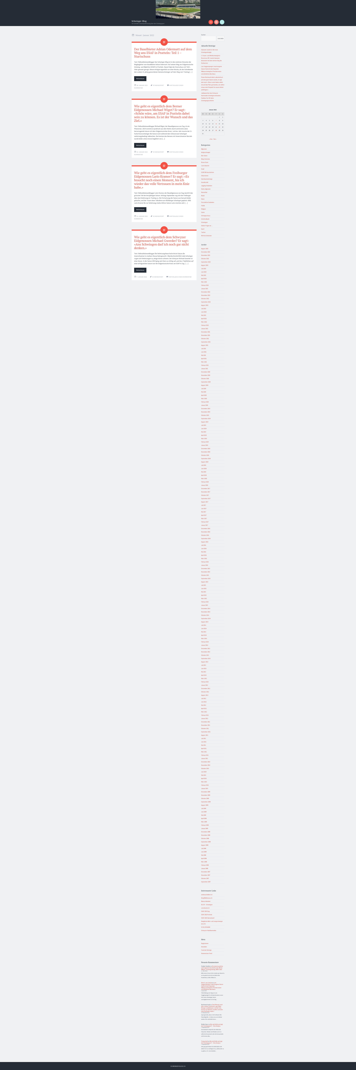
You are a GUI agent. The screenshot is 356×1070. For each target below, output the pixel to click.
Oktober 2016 (205, 535)
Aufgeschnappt (205, 152)
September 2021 (206, 342)
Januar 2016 (204, 565)
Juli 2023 (203, 268)
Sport (202, 229)
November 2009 (205, 795)
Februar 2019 (205, 442)
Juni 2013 (203, 668)
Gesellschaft (204, 182)
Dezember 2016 (205, 528)
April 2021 (204, 358)
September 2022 (206, 302)
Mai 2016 (203, 552)
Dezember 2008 (205, 832)
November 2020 (205, 375)
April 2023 (204, 278)
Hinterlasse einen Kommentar (180, 277)
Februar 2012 (205, 715)
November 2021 (205, 335)
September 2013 (206, 658)
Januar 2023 (204, 288)
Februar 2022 (205, 325)
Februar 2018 (205, 482)
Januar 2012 (204, 718)
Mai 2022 (203, 315)
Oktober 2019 (205, 415)
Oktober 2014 (205, 615)
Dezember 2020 (205, 372)
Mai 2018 (203, 472)
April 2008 (204, 858)
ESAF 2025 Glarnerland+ (208, 918)
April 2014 (204, 635)
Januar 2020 (204, 405)
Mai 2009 (203, 815)
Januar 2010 (204, 788)
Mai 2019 (203, 432)
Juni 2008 (203, 852)
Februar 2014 (205, 642)
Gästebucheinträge (206, 179)
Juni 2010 (203, 772)
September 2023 (206, 262)
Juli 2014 (203, 625)
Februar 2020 (205, 402)
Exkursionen (204, 176)
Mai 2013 (203, 672)
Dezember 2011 (205, 722)
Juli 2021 (203, 348)
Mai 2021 (203, 355)
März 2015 (204, 598)
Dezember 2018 (205, 448)
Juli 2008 (203, 848)
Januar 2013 (204, 685)
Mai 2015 (203, 592)
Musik (203, 196)
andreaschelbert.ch (206, 895)
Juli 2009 (203, 808)
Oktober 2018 (205, 455)
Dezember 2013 (205, 648)
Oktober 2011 (205, 728)
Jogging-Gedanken (206, 186)
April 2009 (204, 818)
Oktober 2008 (205, 838)
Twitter (203, 232)
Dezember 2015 (205, 568)
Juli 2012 (203, 698)
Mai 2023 (203, 275)
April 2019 (204, 435)
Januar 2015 (204, 605)
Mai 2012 (203, 705)
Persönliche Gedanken (207, 202)
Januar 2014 (204, 645)
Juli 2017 (203, 505)
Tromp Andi (204, 1041)
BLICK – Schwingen (206, 905)
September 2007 (206, 882)
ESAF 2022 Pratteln (206, 915)
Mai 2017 (203, 512)
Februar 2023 (205, 285)
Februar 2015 (205, 602)
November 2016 (205, 532)
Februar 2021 (205, 365)
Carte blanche (205, 166)
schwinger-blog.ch (178, 1066)
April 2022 (204, 318)
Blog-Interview (205, 159)
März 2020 (204, 398)
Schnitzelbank (205, 219)
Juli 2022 (203, 308)
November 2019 (205, 412)
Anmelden (204, 947)
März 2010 (204, 782)
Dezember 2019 (205, 408)
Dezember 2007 (205, 872)
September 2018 (206, 458)
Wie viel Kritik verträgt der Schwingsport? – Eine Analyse (212, 1025)
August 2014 (204, 622)
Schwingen (204, 222)
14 (216, 124)
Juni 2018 (203, 468)
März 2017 (204, 518)
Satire (203, 212)
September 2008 (206, 842)
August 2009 (204, 805)
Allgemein (204, 149)
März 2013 (204, 678)
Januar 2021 (204, 368)
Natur (203, 199)
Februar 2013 (205, 682)
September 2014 (206, 618)
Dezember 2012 (205, 688)
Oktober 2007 (205, 878)
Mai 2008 (203, 855)
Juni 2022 (203, 312)
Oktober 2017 (205, 495)
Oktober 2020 (205, 378)
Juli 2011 (203, 738)
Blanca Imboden (205, 901)
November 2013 (205, 652)
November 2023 (205, 255)
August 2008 (204, 845)
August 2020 (204, 385)
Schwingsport (158, 85)
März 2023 (204, 282)
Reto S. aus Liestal (206, 983)
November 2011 (205, 725)
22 (219, 127)
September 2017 (206, 498)
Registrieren (204, 943)
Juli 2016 (203, 545)
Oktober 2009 (205, 798)
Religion (203, 209)
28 (216, 130)
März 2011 (204, 752)
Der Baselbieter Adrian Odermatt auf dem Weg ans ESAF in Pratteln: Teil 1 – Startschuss (163, 53)
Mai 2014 (203, 632)
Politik (203, 206)
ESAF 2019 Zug (205, 911)
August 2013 (204, 662)
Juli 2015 (203, 585)
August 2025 (204, 248)
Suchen (203, 35)
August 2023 (204, 265)
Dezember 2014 (205, 608)
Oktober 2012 (205, 692)
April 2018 (204, 475)
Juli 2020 (203, 388)
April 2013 (204, 675)
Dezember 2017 (205, 488)
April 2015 (204, 595)
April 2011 (204, 748)
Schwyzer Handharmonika (208, 930)
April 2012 (204, 708)
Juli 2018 (203, 465)
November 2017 (205, 492)
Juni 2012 (203, 702)
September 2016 (206, 538)
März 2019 (204, 438)
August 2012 (204, 695)
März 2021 (204, 362)
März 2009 (204, 822)
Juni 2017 (203, 508)
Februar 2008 (205, 865)
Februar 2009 (205, 825)
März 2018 (204, 478)
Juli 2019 (203, 425)
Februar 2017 (205, 522)
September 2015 (206, 578)
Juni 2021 (203, 352)
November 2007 (205, 875)
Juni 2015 (203, 588)
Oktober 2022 (205, 298)
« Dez (210, 139)
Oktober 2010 (205, 768)
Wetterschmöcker (206, 236)
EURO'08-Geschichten (207, 172)
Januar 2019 (204, 445)
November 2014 (205, 612)
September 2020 (206, 382)
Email (202, 169)
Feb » (214, 139)
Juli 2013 (203, 665)
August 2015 (204, 582)
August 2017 (204, 502)
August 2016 (204, 542)
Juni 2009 (203, 812)
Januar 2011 (204, 758)
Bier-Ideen (204, 156)
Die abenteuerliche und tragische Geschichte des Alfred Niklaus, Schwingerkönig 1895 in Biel (212, 967)
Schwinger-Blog (139, 21)
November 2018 (205, 452)
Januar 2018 (204, 485)
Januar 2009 (204, 828)
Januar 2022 (204, 328)
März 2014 (204, 638)
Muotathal (204, 192)
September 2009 (206, 802)
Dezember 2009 (205, 792)
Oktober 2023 (205, 258)
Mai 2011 (203, 745)
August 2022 (204, 305)
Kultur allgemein (206, 189)
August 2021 (204, 345)
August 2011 (204, 735)
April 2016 (204, 555)
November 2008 (205, 835)
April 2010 (204, 778)
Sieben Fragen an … (207, 226)
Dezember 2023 (205, 252)
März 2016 (204, 558)
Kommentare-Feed (206, 953)
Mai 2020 (203, 392)
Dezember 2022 (205, 292)
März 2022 (204, 322)
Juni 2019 (203, 428)
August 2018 (204, 462)
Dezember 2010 (205, 762)
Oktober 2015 (205, 575)
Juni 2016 (203, 548)
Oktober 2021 (205, 338)
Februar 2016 (205, 562)
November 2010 (205, 765)
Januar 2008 (204, 868)
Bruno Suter (204, 162)
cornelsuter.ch (205, 908)
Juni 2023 (203, 272)
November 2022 (205, 295)
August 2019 (204, 422)
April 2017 (204, 515)
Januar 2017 (204, 525)
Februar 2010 (205, 785)
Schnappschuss (205, 216)
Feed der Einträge (206, 950)
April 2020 (204, 395)
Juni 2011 (203, 742)
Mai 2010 (203, 775)
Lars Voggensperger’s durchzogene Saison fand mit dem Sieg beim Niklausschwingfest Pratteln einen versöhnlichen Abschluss (212, 986)
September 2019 (206, 418)
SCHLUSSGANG (205, 927)
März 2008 (204, 862)
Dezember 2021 (205, 332)
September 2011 (206, 732)
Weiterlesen (140, 78)
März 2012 (204, 712)
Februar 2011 (205, 755)
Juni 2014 (203, 628)
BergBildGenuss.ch (206, 898)
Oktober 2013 (205, 655)
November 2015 (205, 572)
